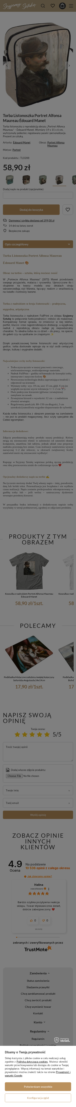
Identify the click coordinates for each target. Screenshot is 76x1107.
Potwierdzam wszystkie (38, 1086)
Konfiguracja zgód (38, 1097)
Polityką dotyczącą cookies (32, 1061)
